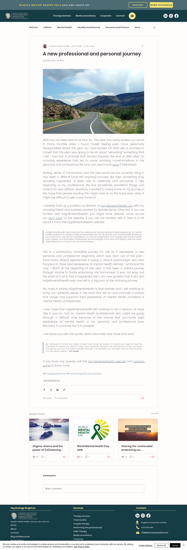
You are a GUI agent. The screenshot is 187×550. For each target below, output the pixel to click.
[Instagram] (171, 16)
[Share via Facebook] (44, 389)
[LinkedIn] (165, 16)
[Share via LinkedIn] (57, 389)
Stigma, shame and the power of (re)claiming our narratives (48, 448)
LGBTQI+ (47, 27)
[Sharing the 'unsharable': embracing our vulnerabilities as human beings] (138, 430)
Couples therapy (81, 523)
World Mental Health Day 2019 (93, 448)
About (13, 529)
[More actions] (142, 46)
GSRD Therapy (80, 531)
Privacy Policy (17, 540)
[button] (62, 15)
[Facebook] (176, 16)
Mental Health (64, 27)
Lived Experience (51, 380)
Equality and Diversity (88, 27)
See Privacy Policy (82, 546)
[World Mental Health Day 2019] (93, 430)
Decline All (161, 545)
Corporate (78, 539)
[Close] (183, 545)
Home (13, 525)
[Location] (137, 523)
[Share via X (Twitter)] (51, 389)
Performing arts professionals (87, 527)
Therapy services (81, 516)
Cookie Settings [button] (145, 545)
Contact (15, 532)
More (137, 27)
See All (154, 413)
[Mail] (137, 533)
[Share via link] (64, 389)
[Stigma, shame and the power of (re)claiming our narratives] (49, 430)
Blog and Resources (19, 536)
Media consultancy (82, 535)
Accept (175, 545)
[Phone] (137, 527)
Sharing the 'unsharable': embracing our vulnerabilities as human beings (137, 448)
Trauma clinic (80, 520)
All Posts (33, 27)
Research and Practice (117, 27)
